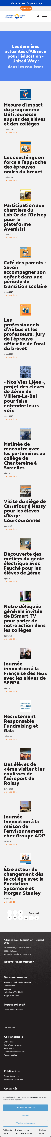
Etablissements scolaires (14, 1051)
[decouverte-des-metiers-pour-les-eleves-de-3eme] (25, 544)
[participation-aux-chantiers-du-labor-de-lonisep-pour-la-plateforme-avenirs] (25, 195)
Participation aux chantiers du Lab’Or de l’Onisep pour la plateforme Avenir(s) (25, 216)
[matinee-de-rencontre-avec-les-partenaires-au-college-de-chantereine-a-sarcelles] (25, 434)
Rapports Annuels (11, 995)
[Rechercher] (36, 16)
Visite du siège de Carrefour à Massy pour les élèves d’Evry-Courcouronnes (25, 510)
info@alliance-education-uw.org (17, 954)
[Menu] (43, 16)
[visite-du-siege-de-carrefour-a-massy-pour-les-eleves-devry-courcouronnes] (25, 491)
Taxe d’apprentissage (13, 1045)
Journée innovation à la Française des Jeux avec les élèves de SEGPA (25, 673)
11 (9, 917)
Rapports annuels (11, 1076)
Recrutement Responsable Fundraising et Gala (21, 723)
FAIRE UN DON (26, 8)
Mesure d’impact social (13, 1079)
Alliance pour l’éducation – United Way (20, 982)
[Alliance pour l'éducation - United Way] (21, 16)
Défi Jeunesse (9, 1027)
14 (26, 917)
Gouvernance (9, 985)
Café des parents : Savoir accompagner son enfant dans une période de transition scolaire (25, 274)
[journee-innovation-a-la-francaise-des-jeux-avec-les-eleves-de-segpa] (25, 653)
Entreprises (8, 1041)
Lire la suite (9, 132)
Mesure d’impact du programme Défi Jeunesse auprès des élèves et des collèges (25, 114)
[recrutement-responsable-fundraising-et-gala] (25, 706)
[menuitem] (26, 8)
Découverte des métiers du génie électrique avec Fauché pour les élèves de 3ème (24, 563)
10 (20, 912)
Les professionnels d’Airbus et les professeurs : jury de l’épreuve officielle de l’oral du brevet (24, 334)
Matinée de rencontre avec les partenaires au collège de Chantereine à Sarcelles (24, 455)
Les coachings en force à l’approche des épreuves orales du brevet (25, 164)
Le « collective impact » (13, 1009)
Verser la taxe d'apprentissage (26, 3)
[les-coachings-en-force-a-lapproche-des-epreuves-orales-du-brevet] (25, 147)
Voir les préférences (25, 1123)
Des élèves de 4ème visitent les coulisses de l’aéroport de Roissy (24, 773)
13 (20, 917)
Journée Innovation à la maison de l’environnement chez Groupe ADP (24, 826)
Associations (9, 1048)
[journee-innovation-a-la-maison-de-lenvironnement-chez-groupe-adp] (25, 806)
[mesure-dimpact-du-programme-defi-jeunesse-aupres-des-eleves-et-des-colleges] (25, 94)
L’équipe (7, 988)
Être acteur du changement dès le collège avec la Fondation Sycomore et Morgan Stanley (23, 880)
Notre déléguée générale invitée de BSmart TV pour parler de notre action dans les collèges (25, 618)
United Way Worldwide (14, 992)
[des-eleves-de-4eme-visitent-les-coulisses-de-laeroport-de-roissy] (25, 754)
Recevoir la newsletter (19, 961)
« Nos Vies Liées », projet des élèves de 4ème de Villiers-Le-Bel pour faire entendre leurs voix (24, 396)
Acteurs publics (10, 1054)
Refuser (25, 1115)
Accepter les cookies (25, 1107)
